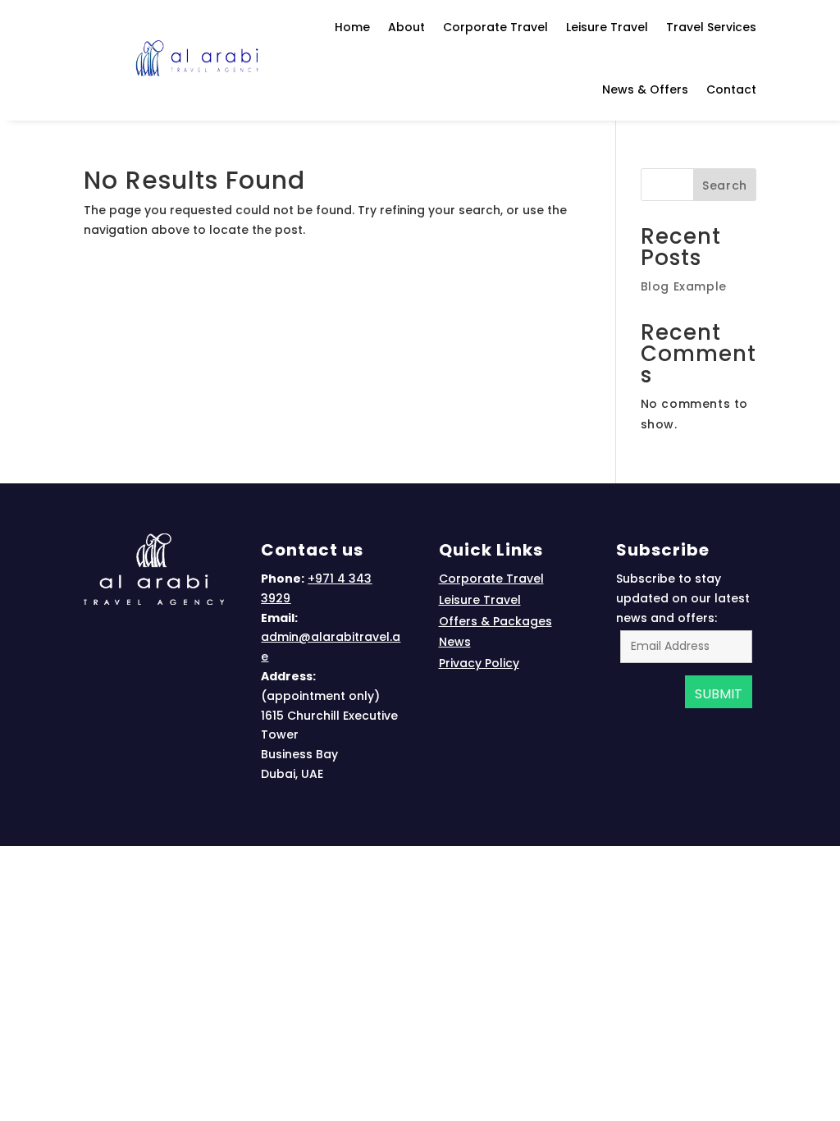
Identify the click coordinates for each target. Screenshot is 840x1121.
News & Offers (645, 89)
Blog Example (684, 286)
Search (724, 185)
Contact (731, 89)
